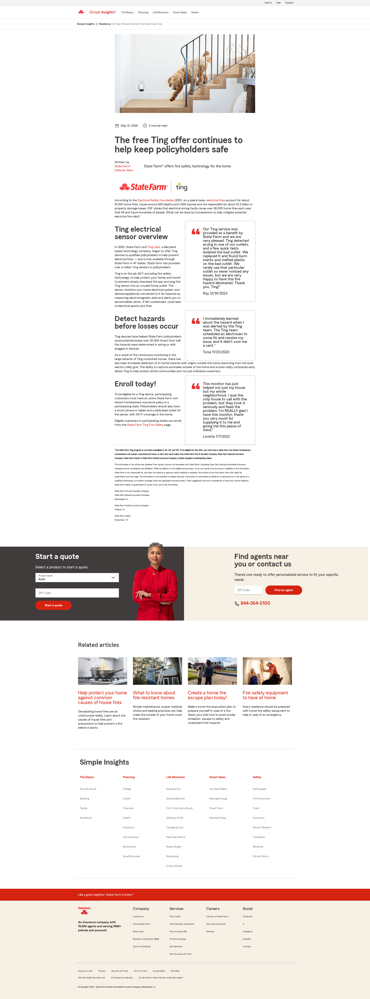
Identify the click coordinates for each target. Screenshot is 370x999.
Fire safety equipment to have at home (265, 695)
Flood (256, 808)
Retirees (210, 931)
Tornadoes (259, 837)
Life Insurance (131, 837)
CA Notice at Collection (122, 977)
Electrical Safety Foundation (156, 200)
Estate (126, 798)
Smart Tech (216, 808)
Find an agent (284, 590)
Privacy (102, 971)
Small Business (131, 856)
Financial (128, 808)
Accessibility (159, 971)
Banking (84, 798)
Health (127, 818)
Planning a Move (175, 837)
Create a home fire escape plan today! (207, 695)
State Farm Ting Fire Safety (145, 424)
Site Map (175, 971)
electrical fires (216, 200)
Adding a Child (174, 818)
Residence (86, 818)
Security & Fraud (119, 971)
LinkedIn (247, 939)
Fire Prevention (261, 798)
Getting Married (175, 798)
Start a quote (53, 605)
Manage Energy (218, 798)
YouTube (247, 946)
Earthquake (259, 789)
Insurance (128, 827)
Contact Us (138, 916)
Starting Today (217, 818)
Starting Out (173, 789)
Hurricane (258, 818)
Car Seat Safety (218, 789)
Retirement (129, 846)
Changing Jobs (174, 827)
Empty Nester (174, 866)
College (127, 789)
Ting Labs (153, 247)
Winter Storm (261, 856)
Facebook (247, 916)
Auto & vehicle (88, 789)
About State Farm (142, 924)
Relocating (172, 856)
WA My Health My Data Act (91, 977)
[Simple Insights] (103, 14)
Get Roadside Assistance (182, 924)
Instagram (248, 931)
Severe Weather (262, 827)
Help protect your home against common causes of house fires (102, 698)
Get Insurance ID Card (181, 954)
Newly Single (173, 846)
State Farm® (124, 168)
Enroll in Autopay (178, 939)
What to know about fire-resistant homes (154, 695)
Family (83, 808)
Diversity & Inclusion (216, 924)
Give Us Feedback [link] (142, 946)
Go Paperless (176, 946)
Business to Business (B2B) (146, 939)
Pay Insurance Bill (178, 931)
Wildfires (258, 846)
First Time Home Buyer (179, 808)
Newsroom (138, 931)
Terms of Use (140, 971)
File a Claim (175, 916)
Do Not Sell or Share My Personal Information (161, 977)
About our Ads (85, 971)
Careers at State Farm (217, 916)
